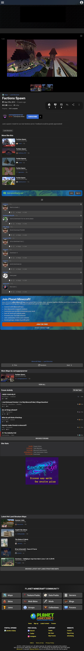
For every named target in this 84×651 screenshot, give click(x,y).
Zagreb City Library (21, 530)
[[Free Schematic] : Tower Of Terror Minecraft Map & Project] (7, 552)
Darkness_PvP (22, 153)
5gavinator (21, 172)
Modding (19, 404)
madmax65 (6, 283)
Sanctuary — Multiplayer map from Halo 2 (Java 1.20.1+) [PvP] (34, 559)
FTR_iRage (6, 227)
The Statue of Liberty (21, 539)
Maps (6, 95)
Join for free (42, 324)
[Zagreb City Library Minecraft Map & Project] (7, 533)
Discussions (5, 396)
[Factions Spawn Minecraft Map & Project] (8, 142)
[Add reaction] (14, 212)
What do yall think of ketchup (12, 417)
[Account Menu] (81, 2)
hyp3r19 (5, 261)
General (12, 420)
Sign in (78, 193)
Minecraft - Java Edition (8, 404)
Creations (13, 396)
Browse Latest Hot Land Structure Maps (42, 569)
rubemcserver (22, 182)
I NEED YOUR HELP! (8, 394)
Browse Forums (42, 438)
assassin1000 (7, 238)
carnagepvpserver (16, 115)
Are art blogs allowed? (9, 410)
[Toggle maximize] (81, 35)
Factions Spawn (21, 139)
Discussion (9, 412)
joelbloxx (5, 204)
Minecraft (19, 649)
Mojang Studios (34, 649)
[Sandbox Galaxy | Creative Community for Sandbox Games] (42, 484)
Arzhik (19, 563)
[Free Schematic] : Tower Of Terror (26, 549)
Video (12, 435)
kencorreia (20, 524)
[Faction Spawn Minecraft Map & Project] (8, 171)
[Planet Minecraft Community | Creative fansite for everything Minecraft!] (42, 616)
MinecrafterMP (78, 396)
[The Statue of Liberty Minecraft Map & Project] (7, 543)
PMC (3, 412)
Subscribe (32, 117)
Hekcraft (5, 272)
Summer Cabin (19, 520)
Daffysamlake (21, 534)
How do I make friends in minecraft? (14, 425)
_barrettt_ (20, 543)
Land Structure (14, 95)
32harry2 (5, 249)
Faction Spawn (20, 168)
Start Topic (78, 390)
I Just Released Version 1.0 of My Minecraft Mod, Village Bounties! (25, 402)
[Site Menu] (2, 2)
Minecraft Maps (36, 361)
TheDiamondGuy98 (8, 215)
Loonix (20, 162)
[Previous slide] (4, 59)
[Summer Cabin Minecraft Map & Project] (7, 523)
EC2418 (19, 553)
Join (71, 193)
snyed (20, 143)
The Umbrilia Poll (10, 433)
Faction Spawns (21, 158)
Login (47, 328)
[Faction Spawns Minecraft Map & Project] (8, 162)
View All (42, 384)
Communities (5, 435)
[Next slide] (80, 59)
